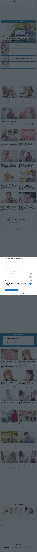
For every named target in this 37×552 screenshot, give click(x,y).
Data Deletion (13, 293)
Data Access (18, 293)
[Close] (35, 259)
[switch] (30, 273)
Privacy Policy (24, 293)
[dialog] (18, 276)
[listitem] (18, 271)
